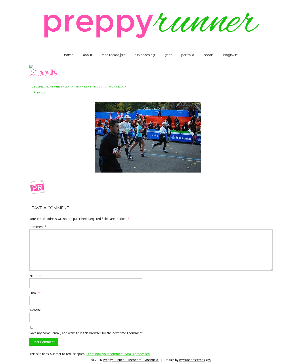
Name (35, 276)
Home (68, 55)
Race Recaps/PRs (113, 55)
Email (34, 293)
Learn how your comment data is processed (118, 354)
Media (209, 55)
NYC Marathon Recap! (109, 86)
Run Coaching (145, 55)
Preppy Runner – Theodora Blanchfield (131, 360)
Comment (37, 227)
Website (35, 310)
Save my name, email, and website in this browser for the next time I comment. (86, 333)
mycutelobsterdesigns (195, 360)
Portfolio (187, 55)
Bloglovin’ (230, 55)
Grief (168, 55)
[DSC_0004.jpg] (148, 137)
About (87, 55)
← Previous (37, 92)
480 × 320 (82, 86)
